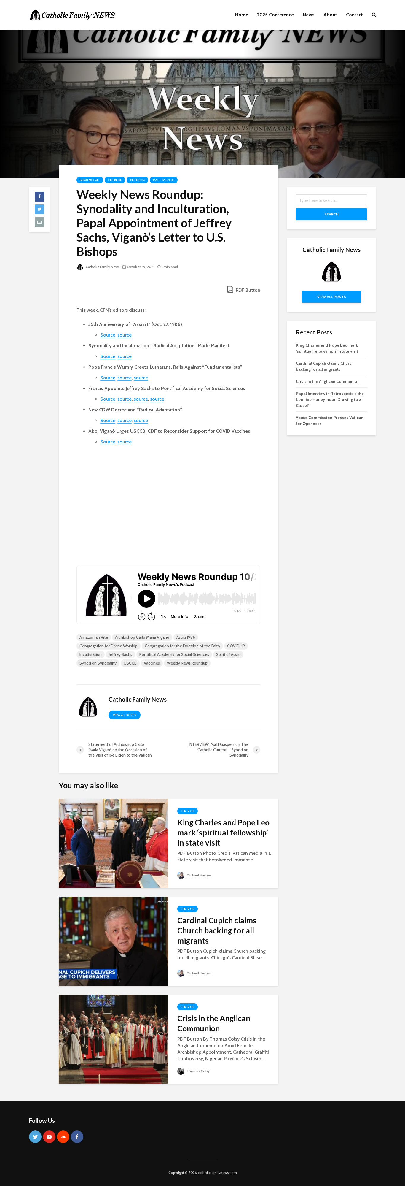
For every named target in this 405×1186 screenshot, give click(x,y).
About (330, 15)
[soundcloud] (63, 1136)
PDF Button (247, 290)
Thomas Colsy (198, 1071)
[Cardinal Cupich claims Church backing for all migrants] (113, 941)
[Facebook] (77, 1136)
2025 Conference (275, 15)
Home (241, 15)
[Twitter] (35, 1136)
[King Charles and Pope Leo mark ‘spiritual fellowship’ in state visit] (113, 843)
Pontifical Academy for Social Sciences (174, 654)
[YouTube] (49, 1136)
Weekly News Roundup (187, 663)
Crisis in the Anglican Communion (213, 1023)
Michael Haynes (198, 875)
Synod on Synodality (98, 663)
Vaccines (152, 663)
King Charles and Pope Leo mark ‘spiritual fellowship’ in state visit (223, 832)
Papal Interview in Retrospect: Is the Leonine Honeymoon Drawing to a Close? (330, 399)
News (309, 15)
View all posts (124, 715)
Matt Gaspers (163, 180)
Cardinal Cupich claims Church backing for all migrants (216, 930)
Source (107, 335)
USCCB (130, 663)
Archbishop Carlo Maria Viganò (142, 637)
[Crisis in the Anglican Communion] (113, 1038)
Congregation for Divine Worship (108, 646)
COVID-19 (236, 646)
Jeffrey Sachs (120, 654)
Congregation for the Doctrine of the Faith (182, 646)
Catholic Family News (102, 266)
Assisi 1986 (185, 637)
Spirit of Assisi (228, 654)
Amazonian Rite (93, 637)
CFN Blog (115, 180)
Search (331, 214)
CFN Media (137, 180)
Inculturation (90, 654)
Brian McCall (90, 180)
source (124, 335)
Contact (354, 15)
